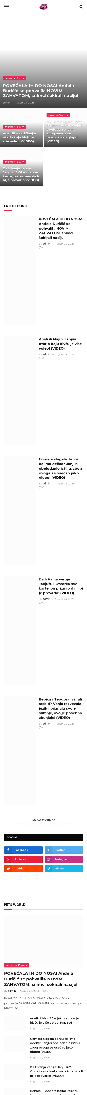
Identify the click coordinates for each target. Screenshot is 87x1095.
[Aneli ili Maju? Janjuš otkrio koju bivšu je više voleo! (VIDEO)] (21, 128)
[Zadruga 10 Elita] (43, 6)
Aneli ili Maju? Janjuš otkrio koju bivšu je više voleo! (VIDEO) (20, 137)
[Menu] (6, 6)
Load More (41, 819)
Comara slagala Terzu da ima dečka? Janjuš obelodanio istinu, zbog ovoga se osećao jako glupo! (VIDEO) (65, 131)
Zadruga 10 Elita (16, 965)
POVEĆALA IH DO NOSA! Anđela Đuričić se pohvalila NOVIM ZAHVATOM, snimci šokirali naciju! (40, 90)
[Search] (81, 6)
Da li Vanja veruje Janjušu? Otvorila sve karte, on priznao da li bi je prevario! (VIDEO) (21, 174)
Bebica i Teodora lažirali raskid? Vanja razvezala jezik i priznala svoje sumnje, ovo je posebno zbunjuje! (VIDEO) (60, 708)
